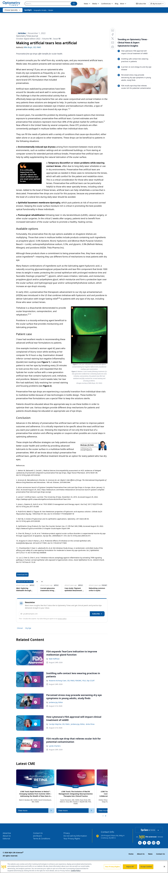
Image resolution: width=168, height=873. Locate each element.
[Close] (164, 866)
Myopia (50, 10)
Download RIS (22, 574)
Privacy (67, 833)
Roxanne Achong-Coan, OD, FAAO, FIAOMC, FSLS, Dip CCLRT (72, 680)
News (86, 4)
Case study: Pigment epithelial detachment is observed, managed (70, 589)
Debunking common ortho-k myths (93, 589)
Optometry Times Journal (27, 36)
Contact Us (38, 833)
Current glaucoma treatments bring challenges (44, 589)
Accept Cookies (146, 867)
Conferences (106, 4)
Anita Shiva (90, 724)
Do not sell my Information (75, 836)
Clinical (20, 628)
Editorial (6, 838)
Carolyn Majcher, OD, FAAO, (59, 724)
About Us (7, 836)
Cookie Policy (75, 871)
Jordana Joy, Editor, (78, 724)
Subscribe (96, 614)
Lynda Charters (55, 746)
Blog (116, 4)
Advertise (7, 833)
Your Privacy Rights (72, 838)
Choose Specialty (11, 10)
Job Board (37, 836)
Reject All (130, 867)
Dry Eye (28, 628)
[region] (84, 867)
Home (131, 854)
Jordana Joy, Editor (56, 702)
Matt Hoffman (54, 659)
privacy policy (62, 619)
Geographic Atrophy (40, 10)
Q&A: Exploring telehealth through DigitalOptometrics (20, 589)
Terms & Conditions (41, 838)
